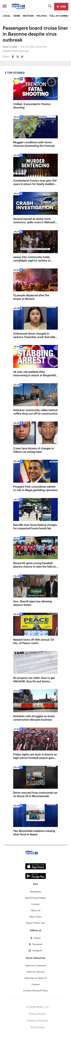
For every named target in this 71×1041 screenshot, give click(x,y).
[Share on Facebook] (13, 56)
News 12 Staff (10, 47)
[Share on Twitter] (17, 56)
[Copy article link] (22, 56)
